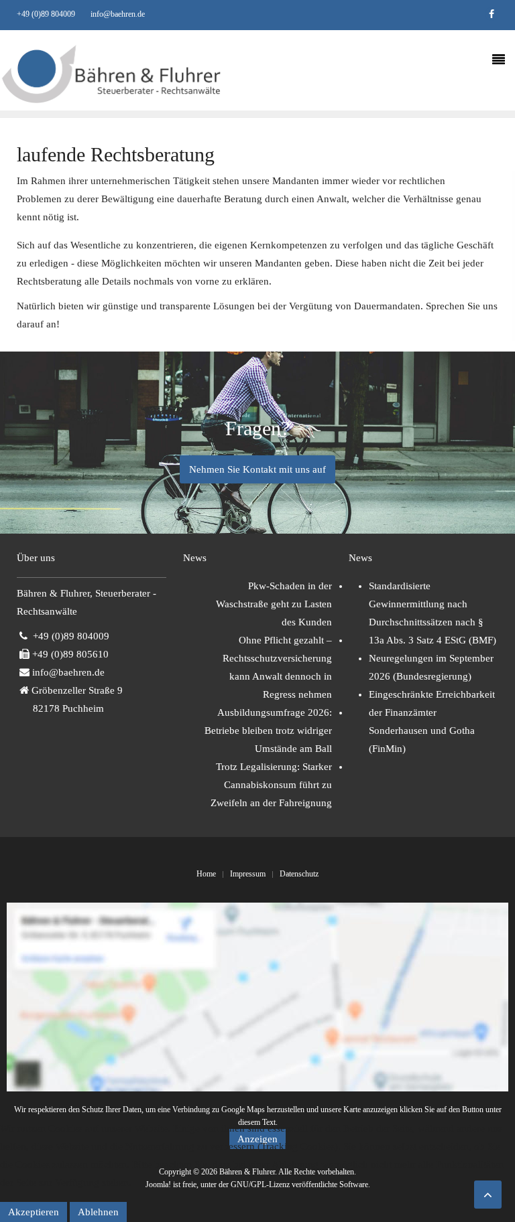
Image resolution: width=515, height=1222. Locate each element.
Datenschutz (299, 874)
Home (206, 874)
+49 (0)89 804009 (46, 14)
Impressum (248, 874)
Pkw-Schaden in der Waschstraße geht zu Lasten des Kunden (274, 604)
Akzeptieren (33, 1212)
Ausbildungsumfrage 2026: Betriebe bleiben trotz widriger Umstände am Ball (268, 730)
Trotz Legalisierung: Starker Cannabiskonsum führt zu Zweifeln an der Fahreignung (271, 784)
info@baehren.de (118, 14)
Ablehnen (98, 1212)
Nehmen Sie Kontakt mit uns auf (257, 469)
